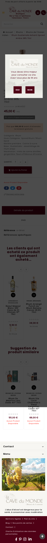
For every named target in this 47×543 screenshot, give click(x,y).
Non (29, 89)
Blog (8, 523)
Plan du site (29, 519)
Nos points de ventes (22, 523)
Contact (9, 527)
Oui (18, 89)
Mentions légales (13, 519)
